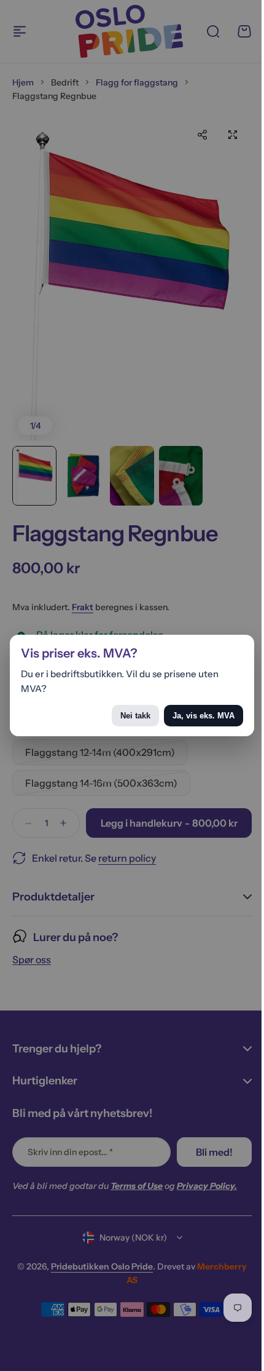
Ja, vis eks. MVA (194, 715)
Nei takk (126, 715)
